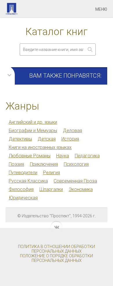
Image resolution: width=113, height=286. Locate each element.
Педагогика (87, 156)
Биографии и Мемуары (33, 130)
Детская (47, 139)
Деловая (72, 130)
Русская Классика (28, 181)
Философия (21, 189)
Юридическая (23, 198)
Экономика (81, 189)
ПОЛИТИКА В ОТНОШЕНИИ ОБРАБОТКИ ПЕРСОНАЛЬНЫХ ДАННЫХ (56, 249)
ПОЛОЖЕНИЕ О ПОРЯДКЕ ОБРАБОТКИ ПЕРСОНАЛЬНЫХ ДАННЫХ (56, 258)
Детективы (20, 139)
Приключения (44, 164)
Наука (62, 156)
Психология (76, 164)
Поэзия (16, 164)
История (70, 139)
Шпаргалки (51, 189)
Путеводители (23, 172)
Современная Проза (75, 181)
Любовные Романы (29, 156)
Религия (51, 172)
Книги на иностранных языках (40, 147)
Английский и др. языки (33, 122)
